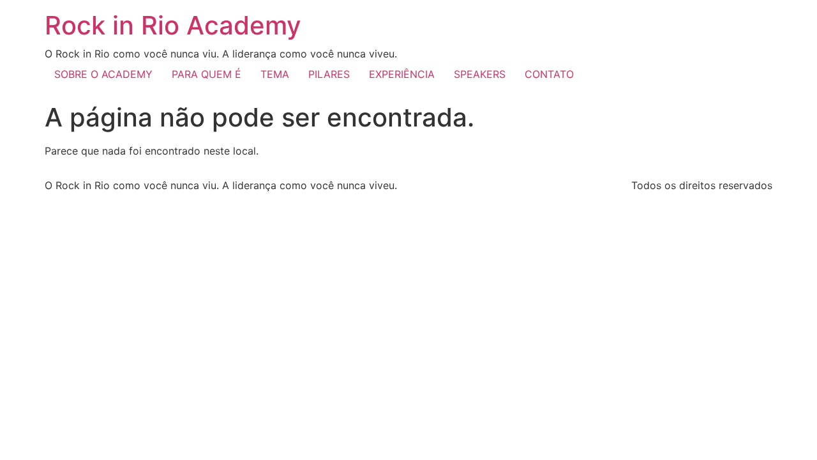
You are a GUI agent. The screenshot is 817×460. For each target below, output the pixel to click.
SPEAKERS (480, 74)
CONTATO (549, 74)
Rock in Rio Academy (173, 25)
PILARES (329, 74)
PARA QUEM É (206, 74)
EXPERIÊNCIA (402, 74)
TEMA (274, 74)
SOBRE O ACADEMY (103, 74)
